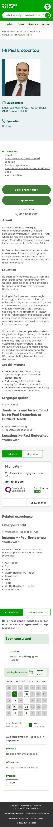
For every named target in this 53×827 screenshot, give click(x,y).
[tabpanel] (26, 484)
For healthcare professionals (26, 808)
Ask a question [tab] (37, 612)
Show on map (39, 502)
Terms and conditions (18, 818)
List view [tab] (12, 454)
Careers (37, 806)
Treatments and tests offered (22, 158)
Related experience (16, 165)
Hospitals (8, 24)
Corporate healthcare (13, 813)
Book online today (26, 189)
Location (10, 161)
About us (14, 806)
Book (8, 172)
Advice (46, 24)
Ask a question (13, 175)
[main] (26, 415)
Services (33, 24)
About (8, 155)
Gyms (21, 24)
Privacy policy (37, 818)
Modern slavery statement (37, 813)
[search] (26, 15)
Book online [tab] (12, 612)
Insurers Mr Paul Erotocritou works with (27, 168)
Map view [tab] (32, 454)
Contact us (26, 806)
